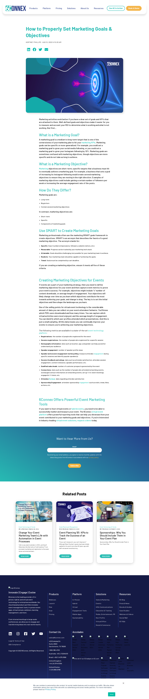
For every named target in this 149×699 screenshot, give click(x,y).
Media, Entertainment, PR (105, 614)
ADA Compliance (15, 644)
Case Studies (124, 610)
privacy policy (93, 457)
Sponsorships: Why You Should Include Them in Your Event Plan (113, 535)
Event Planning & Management (68, 527)
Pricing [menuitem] (59, 8)
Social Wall (123, 618)
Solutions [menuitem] (71, 8)
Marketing (43, 168)
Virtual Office (101, 621)
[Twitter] (33, 633)
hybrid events (77, 408)
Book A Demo (133, 8)
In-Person (76, 599)
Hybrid (74, 603)
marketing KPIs (88, 142)
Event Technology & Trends (27, 527)
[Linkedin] (10, 633)
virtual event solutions (66, 420)
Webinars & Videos (126, 614)
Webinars (52, 599)
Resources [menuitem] (98, 8)
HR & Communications (104, 607)
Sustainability (77, 618)
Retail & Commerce (103, 625)
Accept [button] (112, 694)
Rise (50, 607)
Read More (25, 556)
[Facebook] (26, 633)
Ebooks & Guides (125, 607)
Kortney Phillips (33, 42)
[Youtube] (41, 633)
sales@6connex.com (56, 637)
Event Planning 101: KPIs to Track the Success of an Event (73, 535)
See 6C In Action (116, 8)
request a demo (84, 420)
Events (98, 603)
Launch (52, 603)
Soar (51, 610)
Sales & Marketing (102, 599)
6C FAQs (122, 621)
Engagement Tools (79, 610)
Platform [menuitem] (47, 8)
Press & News (124, 603)
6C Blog (122, 599)
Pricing (51, 614)
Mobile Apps (76, 614)
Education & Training (104, 610)
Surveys (52, 379)
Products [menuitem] (33, 8)
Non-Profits (100, 618)
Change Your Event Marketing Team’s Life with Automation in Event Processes (33, 537)
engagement (98, 354)
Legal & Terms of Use (16, 641)
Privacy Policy (50, 689)
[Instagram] (18, 633)
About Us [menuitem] (85, 8)
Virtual (75, 607)
